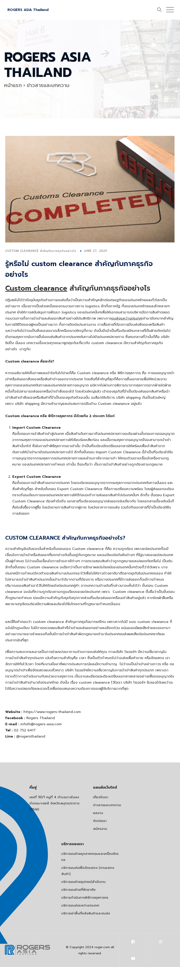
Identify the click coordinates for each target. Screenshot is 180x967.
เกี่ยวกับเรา (100, 797)
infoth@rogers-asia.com (41, 724)
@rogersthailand (30, 736)
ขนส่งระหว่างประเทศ (127, 318)
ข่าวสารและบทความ (107, 805)
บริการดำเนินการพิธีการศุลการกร (84, 897)
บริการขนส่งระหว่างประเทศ (80, 905)
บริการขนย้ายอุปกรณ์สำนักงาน (83, 881)
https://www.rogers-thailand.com (52, 712)
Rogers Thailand (40, 718)
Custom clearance (36, 288)
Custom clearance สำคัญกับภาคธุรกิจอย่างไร (40, 251)
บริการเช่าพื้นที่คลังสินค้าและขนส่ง (85, 913)
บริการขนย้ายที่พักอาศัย (78, 889)
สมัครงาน (100, 828)
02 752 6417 (25, 730)
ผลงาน (98, 813)
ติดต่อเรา (100, 820)
